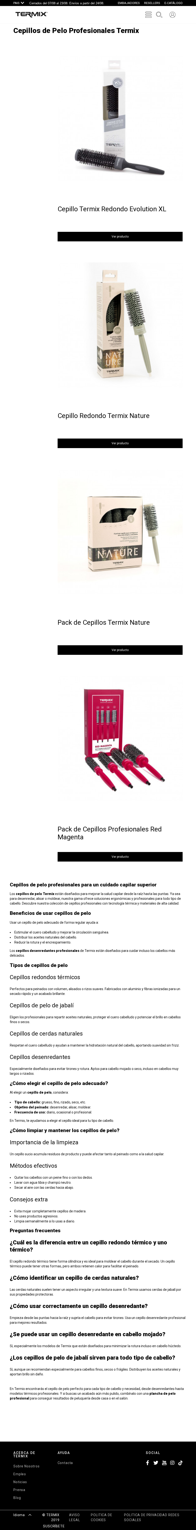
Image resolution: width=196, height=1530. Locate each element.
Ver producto (120, 236)
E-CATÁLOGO (173, 3)
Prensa (19, 1490)
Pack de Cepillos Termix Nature (104, 622)
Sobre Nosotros (26, 1466)
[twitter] (155, 1463)
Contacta (65, 1463)
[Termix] (31, 15)
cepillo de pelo (58, 1389)
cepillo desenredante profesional (160, 1318)
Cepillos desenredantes (40, 1057)
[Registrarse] (172, 15)
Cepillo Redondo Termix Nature (104, 416)
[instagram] (172, 1463)
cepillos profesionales (85, 903)
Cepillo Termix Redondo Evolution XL (112, 209)
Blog (17, 1498)
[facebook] (148, 1463)
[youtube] (164, 1463)
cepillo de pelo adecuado (40, 922)
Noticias (20, 1482)
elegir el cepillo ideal (64, 1121)
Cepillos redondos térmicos (45, 977)
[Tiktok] (180, 1463)
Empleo (19, 1474)
